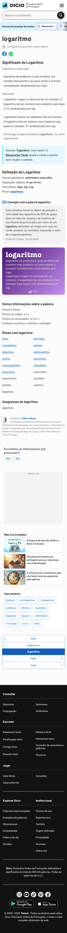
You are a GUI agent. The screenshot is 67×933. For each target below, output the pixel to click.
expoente (11, 615)
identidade (41, 615)
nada (36, 623)
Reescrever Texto (17, 155)
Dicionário (8, 704)
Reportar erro (43, 817)
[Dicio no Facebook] (48, 894)
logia (33, 665)
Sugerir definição (45, 830)
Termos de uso (44, 811)
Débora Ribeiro (29, 418)
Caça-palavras (11, 782)
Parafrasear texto (13, 739)
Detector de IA (43, 732)
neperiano (40, 607)
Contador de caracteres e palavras (50, 747)
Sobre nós (41, 850)
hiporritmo (40, 358)
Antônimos (42, 711)
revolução (11, 623)
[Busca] (60, 15)
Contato (40, 824)
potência (11, 607)
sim (8, 458)
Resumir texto (10, 754)
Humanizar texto (45, 738)
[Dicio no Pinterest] (40, 894)
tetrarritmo (8, 372)
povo (25, 623)
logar (33, 638)
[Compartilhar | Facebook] (4, 54)
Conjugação (9, 711)
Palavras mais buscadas (16, 811)
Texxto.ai (41, 754)
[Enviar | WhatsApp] (11, 54)
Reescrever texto (12, 732)
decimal (10, 600)
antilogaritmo (42, 352)
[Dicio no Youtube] (26, 894)
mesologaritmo (11, 365)
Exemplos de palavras (15, 817)
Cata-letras (9, 775)
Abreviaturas (10, 824)
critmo (6, 358)
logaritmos (16, 191)
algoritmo (8, 352)
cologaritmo (9, 345)
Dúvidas (7, 844)
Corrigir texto (10, 746)
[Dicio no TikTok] (33, 894)
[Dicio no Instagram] (19, 894)
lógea (34, 658)
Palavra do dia (11, 837)
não (18, 458)
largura (26, 615)
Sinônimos (41, 704)
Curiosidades (10, 830)
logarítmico (33, 645)
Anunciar (41, 844)
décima (25, 607)
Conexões (41, 775)
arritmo (38, 345)
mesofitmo (40, 365)
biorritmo (39, 338)
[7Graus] (25, 913)
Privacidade (42, 837)
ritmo (5, 338)
